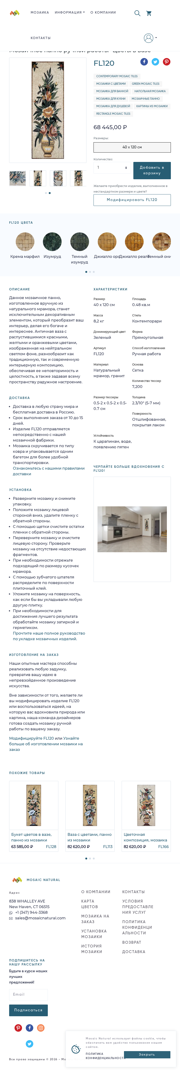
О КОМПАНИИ (103, 12)
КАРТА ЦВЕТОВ (89, 904)
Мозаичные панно (146, 99)
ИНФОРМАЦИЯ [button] (68, 12)
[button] (137, 13)
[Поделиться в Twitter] (155, 62)
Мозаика (40, 12)
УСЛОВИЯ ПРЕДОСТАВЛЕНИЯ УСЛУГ (138, 907)
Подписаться (28, 1010)
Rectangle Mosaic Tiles (113, 114)
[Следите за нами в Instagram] (41, 1028)
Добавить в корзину (152, 170)
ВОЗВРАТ (132, 943)
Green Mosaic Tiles (145, 84)
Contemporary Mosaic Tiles (117, 76)
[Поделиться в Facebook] (144, 62)
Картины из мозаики (152, 106)
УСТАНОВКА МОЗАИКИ (94, 934)
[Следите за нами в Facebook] (29, 1028)
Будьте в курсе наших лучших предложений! (28, 976)
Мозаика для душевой (113, 106)
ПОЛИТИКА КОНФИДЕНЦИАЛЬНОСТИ (137, 927)
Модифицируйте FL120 (31, 738)
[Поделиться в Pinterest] (166, 62)
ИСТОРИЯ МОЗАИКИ (91, 949)
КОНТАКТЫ (41, 38)
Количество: (103, 159)
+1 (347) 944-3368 (31, 912)
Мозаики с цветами (111, 84)
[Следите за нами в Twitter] (29, 1044)
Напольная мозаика (150, 91)
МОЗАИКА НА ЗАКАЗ (95, 919)
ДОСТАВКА (134, 952)
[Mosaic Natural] (14, 29)
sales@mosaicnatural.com (40, 918)
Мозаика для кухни (110, 99)
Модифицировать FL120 (132, 200)
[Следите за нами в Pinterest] (18, 1028)
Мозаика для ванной (112, 91)
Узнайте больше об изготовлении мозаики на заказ (46, 744)
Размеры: (101, 138)
